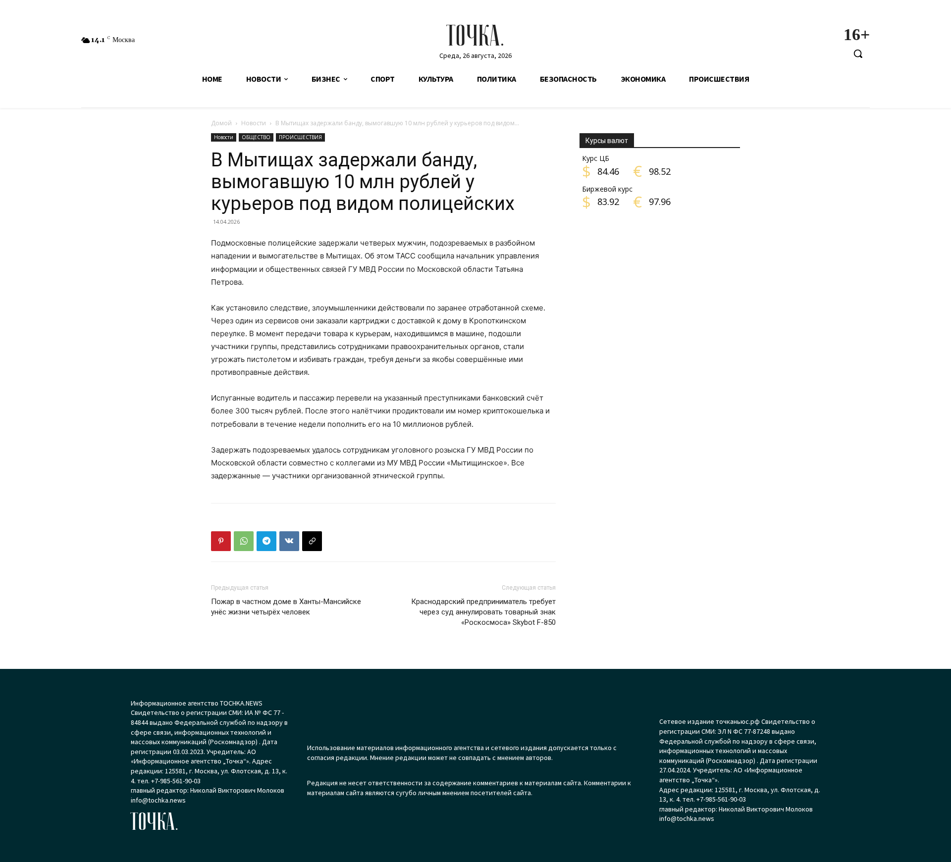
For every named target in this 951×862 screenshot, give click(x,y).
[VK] (289, 541)
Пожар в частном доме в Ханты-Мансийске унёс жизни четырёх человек (286, 606)
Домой (221, 123)
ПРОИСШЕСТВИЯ (300, 137)
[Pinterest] (221, 541)
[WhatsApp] (244, 541)
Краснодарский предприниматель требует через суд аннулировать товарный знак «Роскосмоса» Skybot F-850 (483, 612)
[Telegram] (266, 541)
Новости (253, 123)
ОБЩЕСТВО (256, 137)
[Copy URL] (312, 541)
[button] (858, 53)
